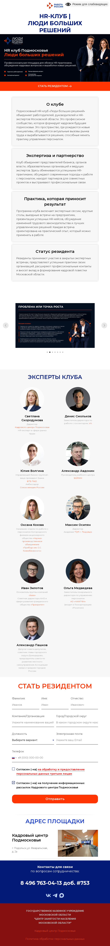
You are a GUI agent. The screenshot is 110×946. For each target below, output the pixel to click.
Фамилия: (18, 698)
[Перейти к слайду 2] (49, 352)
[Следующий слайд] (104, 325)
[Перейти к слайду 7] (62, 352)
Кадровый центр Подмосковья (55, 930)
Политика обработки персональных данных (55, 939)
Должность (19, 733)
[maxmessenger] (61, 895)
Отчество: (77, 698)
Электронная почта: (69, 733)
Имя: (44, 698)
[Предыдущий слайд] (6, 325)
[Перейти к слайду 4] (55, 352)
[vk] (48, 895)
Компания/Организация (28, 716)
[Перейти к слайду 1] (47, 352)
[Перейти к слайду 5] (57, 352)
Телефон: (18, 751)
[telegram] (55, 895)
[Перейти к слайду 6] (60, 352)
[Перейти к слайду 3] (52, 352)
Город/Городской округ (71, 716)
